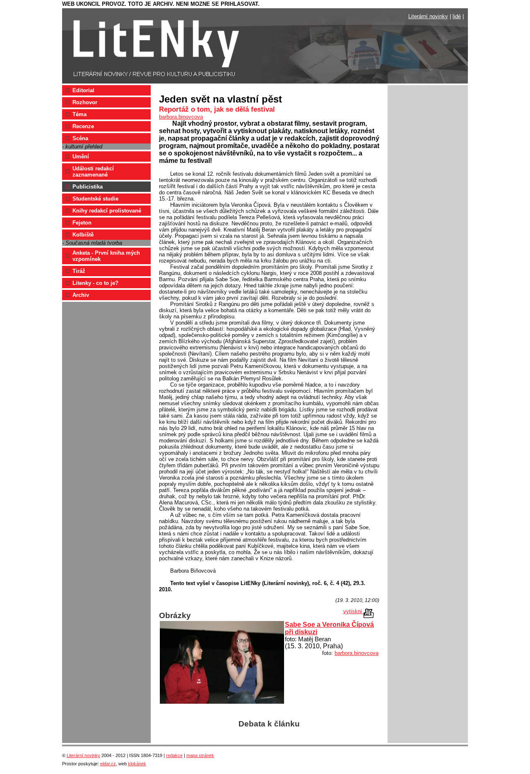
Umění (80, 156)
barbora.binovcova (181, 117)
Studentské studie (95, 199)
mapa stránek (200, 755)
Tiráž (78, 271)
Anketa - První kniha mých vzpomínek (106, 256)
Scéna (80, 138)
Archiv (80, 295)
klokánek (137, 763)
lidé (457, 16)
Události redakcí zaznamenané (93, 171)
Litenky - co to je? (95, 283)
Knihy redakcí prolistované (106, 211)
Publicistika (87, 187)
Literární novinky (428, 16)
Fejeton (82, 223)
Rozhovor (84, 102)
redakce (174, 755)
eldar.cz (108, 763)
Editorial (83, 90)
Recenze (83, 126)
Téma (79, 114)
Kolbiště (83, 235)
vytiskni (353, 611)
